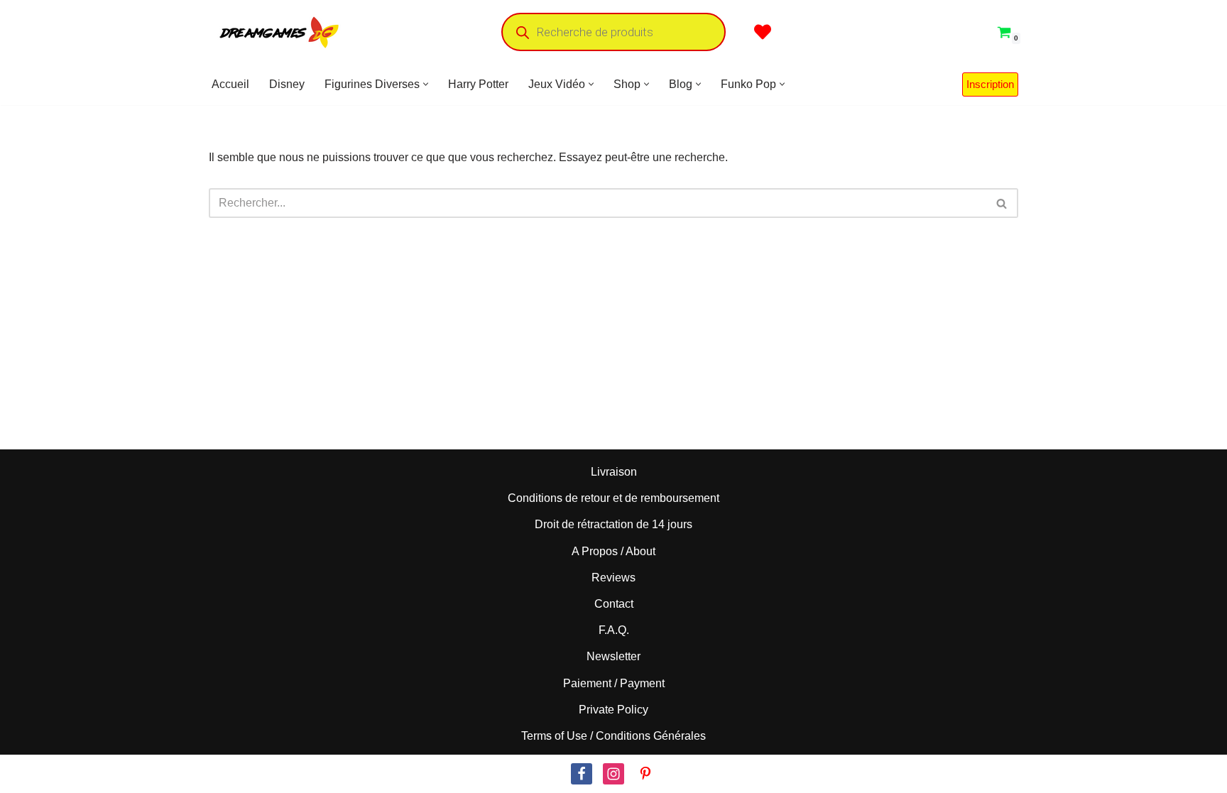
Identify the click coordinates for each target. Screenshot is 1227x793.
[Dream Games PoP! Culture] (280, 32)
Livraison (614, 472)
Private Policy (613, 710)
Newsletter (613, 656)
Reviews (613, 577)
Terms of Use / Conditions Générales (613, 736)
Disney (287, 84)
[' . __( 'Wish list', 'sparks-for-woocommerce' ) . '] (762, 31)
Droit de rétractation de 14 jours (613, 524)
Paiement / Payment (614, 683)
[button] (425, 84)
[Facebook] (581, 773)
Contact (613, 604)
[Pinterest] (645, 773)
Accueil (230, 84)
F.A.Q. (614, 630)
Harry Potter (478, 84)
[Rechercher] (1002, 203)
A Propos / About (613, 551)
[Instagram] (613, 773)
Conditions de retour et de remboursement (613, 498)
